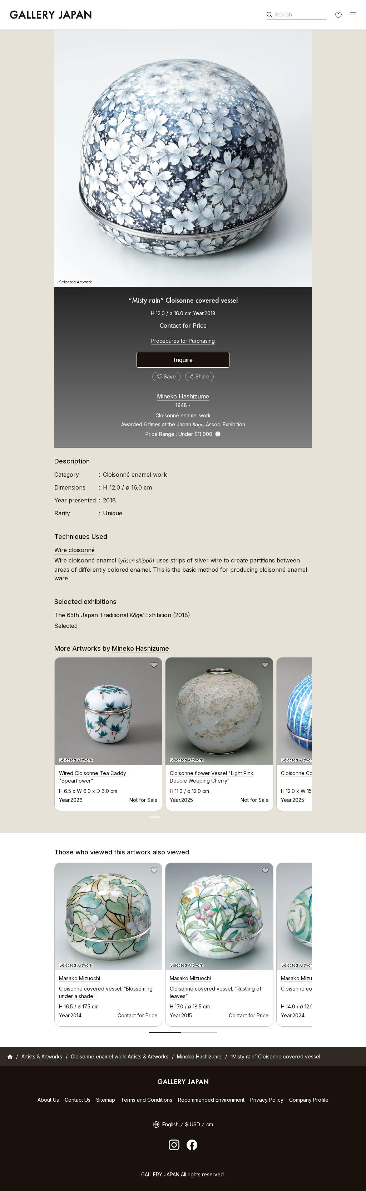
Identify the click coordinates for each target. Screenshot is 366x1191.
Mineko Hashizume (183, 396)
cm (209, 1124)
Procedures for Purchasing (183, 341)
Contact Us (77, 1100)
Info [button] (218, 434)
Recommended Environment (211, 1100)
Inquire (183, 359)
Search (283, 14)
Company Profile (308, 1100)
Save (153, 666)
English (170, 1124)
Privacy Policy (266, 1100)
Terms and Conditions (146, 1100)
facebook (192, 1145)
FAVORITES (339, 16)
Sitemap (105, 1100)
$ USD (192, 1124)
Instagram (174, 1145)
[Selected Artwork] (183, 158)
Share (202, 376)
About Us (48, 1100)
